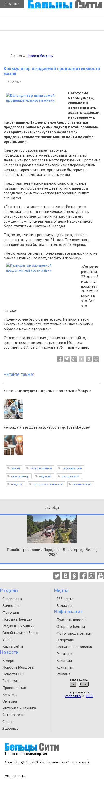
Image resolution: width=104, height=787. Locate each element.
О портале (65, 640)
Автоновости (13, 714)
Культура (9, 694)
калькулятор (20, 476)
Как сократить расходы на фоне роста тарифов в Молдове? (47, 427)
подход (17, 484)
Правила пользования (74, 646)
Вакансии (64, 660)
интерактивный (41, 468)
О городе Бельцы (70, 626)
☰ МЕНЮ (12, 4)
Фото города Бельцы (74, 633)
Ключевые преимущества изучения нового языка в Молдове (47, 391)
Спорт (7, 721)
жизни (15, 468)
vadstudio (73, 695)
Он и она (9, 701)
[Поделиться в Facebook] (60, 359)
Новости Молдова (18, 667)
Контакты (64, 667)
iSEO (89, 695)
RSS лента (64, 598)
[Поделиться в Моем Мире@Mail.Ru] (96, 359)
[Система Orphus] (79, 688)
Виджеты (64, 605)
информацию (72, 468)
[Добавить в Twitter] (67, 359)
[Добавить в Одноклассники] (81, 359)
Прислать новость (71, 619)
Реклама (63, 673)
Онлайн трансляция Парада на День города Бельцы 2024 (53, 552)
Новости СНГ (13, 673)
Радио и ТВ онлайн (18, 625)
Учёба (7, 639)
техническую (82, 484)
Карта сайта (12, 646)
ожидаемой (70, 476)
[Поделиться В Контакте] (89, 359)
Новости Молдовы (40, 56)
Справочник (12, 598)
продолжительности (47, 484)
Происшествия (14, 687)
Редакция (64, 653)
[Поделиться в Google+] (74, 359)
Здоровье (10, 728)
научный (45, 476)
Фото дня (10, 612)
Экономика (11, 680)
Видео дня (11, 605)
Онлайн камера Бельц (20, 632)
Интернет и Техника (19, 707)
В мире (8, 660)
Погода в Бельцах (17, 619)
